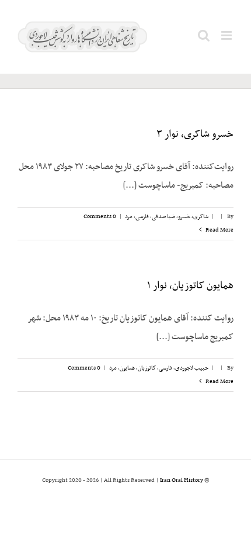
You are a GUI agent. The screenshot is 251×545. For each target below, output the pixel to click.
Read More (218, 230)
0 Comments (99, 217)
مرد (129, 217)
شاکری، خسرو (193, 217)
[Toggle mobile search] (204, 35)
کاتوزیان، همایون (138, 368)
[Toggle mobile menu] (227, 35)
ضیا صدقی (163, 217)
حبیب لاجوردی (191, 368)
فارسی (142, 217)
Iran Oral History (181, 480)
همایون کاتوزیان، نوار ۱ (190, 286)
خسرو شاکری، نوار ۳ (194, 134)
